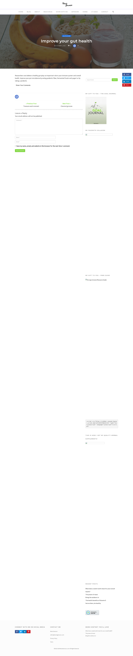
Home (20, 12)
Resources (48, 12)
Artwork (75, 12)
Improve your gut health (66, 40)
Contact (104, 12)
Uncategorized (66, 36)
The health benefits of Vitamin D (96, 600)
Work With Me (62, 12)
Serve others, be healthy (93, 603)
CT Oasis (94, 12)
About (37, 12)
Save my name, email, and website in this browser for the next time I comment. (43, 146)
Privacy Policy (53, 638)
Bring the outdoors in (92, 597)
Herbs (85, 12)
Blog (29, 12)
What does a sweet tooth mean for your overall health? (99, 631)
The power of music (92, 594)
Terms (51, 642)
